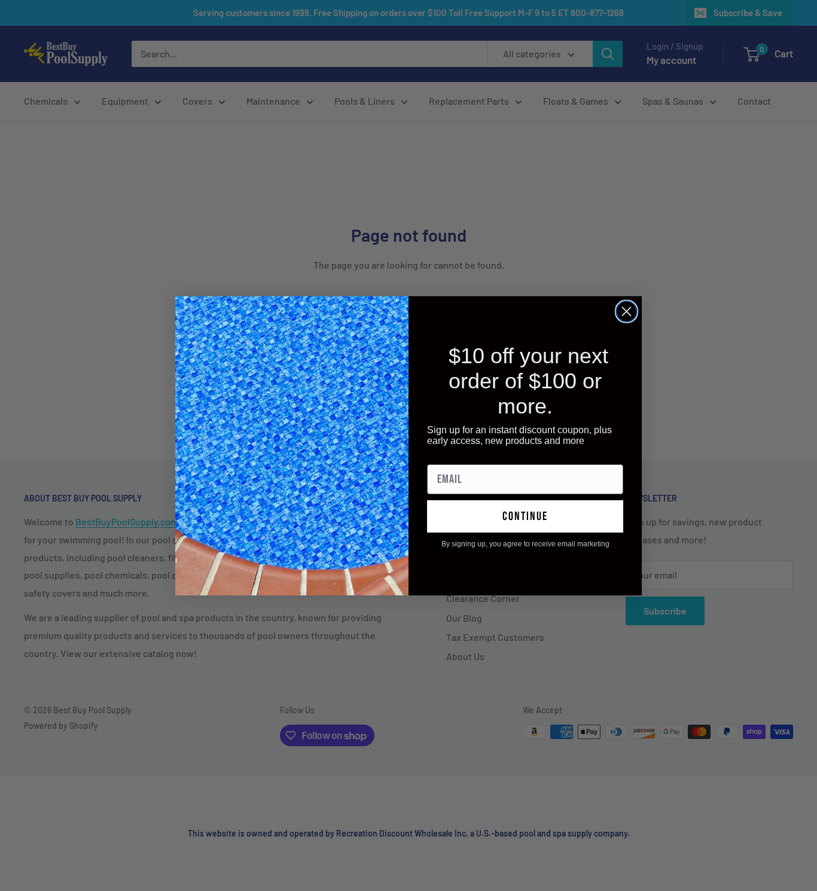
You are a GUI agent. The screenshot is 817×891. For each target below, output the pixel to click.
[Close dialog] (626, 311)
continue (525, 516)
